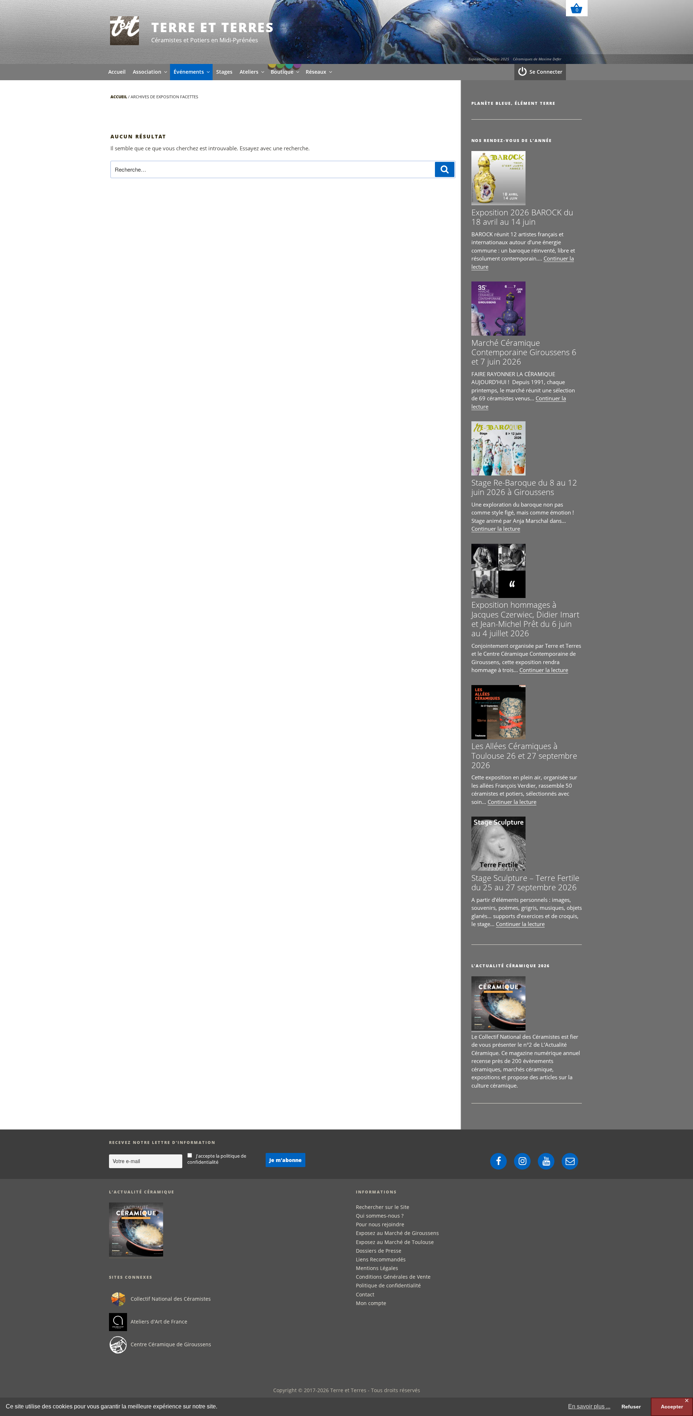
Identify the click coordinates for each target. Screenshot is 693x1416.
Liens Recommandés (381, 1259)
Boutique (282, 71)
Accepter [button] (672, 1406)
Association (147, 71)
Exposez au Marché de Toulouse (395, 1242)
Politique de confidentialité (388, 1285)
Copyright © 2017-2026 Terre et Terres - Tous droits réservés (346, 1390)
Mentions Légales (377, 1268)
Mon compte (371, 1303)
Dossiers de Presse (378, 1250)
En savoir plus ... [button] (589, 1406)
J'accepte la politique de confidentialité (216, 1159)
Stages (224, 71)
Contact (365, 1294)
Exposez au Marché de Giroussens (397, 1233)
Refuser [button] (631, 1406)
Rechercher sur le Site (382, 1207)
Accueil (117, 71)
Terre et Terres (212, 27)
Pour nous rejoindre (380, 1224)
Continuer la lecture (495, 528)
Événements (189, 71)
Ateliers (249, 71)
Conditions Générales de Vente (393, 1276)
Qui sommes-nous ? (380, 1215)
